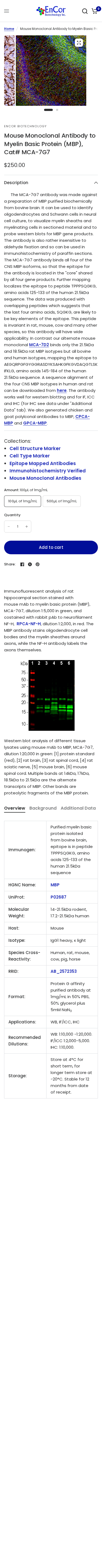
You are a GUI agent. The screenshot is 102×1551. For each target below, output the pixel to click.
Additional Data (78, 808)
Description (16, 182)
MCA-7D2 (39, 345)
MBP (55, 885)
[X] (30, 564)
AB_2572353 (64, 971)
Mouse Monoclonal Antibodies (45, 478)
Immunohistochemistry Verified (48, 471)
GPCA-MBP (35, 423)
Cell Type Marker (30, 456)
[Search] (84, 11)
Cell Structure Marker (35, 448)
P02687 (58, 897)
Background (43, 808)
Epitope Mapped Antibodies (43, 463)
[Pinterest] (37, 564)
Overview (14, 808)
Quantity (12, 515)
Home (9, 28)
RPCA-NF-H (29, 624)
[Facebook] (22, 564)
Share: (10, 564)
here (62, 390)
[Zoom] (79, 43)
